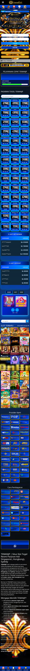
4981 (5, 197)
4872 (15, 112)
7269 (24, 103)
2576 (5, 131)
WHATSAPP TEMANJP (15, 52)
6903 (24, 169)
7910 (15, 150)
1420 (5, 215)
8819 (14, 206)
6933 (15, 103)
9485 (24, 122)
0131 (25, 217)
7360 (15, 187)
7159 (24, 140)
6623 (5, 178)
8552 (15, 169)
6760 (5, 103)
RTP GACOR (15, 56)
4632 (24, 112)
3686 (15, 178)
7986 (5, 112)
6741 (15, 197)
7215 (5, 226)
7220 (24, 226)
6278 (24, 206)
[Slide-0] (13, 27)
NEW (21, 292)
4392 (15, 131)
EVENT (9, 292)
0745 (5, 187)
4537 (5, 122)
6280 (24, 197)
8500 (15, 217)
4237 (15, 122)
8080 (5, 140)
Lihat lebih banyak (22, 325)
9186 (15, 159)
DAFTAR (15, 47)
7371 (15, 226)
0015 (5, 169)
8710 (5, 150)
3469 (24, 159)
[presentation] (13, 310)
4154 (24, 187)
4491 (15, 140)
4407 (5, 159)
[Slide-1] (16, 27)
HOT (15, 292)
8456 (24, 178)
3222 (24, 131)
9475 (24, 150)
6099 (5, 206)
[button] (13, 313)
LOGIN (15, 43)
